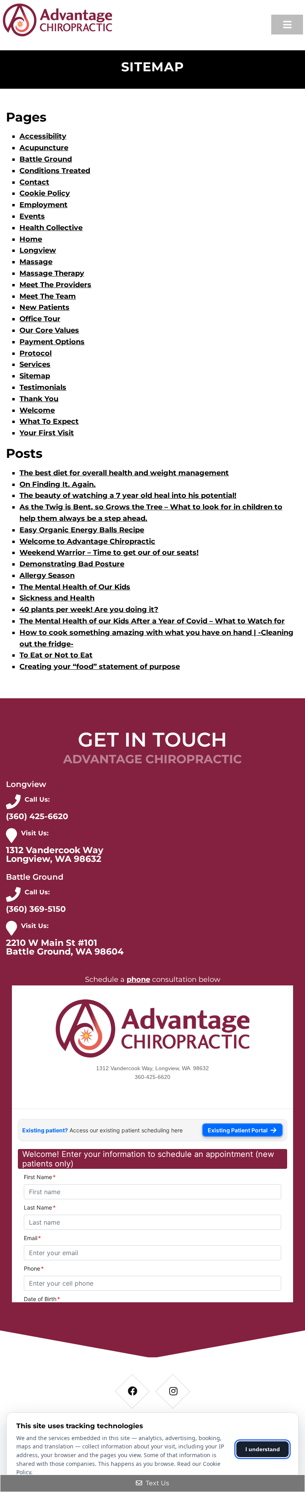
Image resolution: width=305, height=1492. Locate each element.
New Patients (44, 307)
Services (34, 364)
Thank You (38, 398)
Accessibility (42, 136)
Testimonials (42, 387)
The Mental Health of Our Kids (74, 587)
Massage (35, 261)
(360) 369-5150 (36, 909)
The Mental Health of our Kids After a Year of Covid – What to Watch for (152, 621)
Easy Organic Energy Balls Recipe (81, 530)
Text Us (156, 1483)
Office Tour (39, 318)
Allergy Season (47, 575)
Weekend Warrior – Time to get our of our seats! (109, 552)
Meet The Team (47, 296)
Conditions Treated (54, 170)
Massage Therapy (51, 273)
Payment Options (52, 341)
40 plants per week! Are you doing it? (88, 609)
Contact (34, 182)
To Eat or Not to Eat (56, 655)
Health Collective (51, 227)
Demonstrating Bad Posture (71, 564)
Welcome (37, 410)
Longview (37, 250)
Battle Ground (45, 159)
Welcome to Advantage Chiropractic (87, 541)
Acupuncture (43, 147)
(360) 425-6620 (37, 816)
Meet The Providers (55, 284)
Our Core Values (49, 330)
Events (32, 216)
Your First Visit (46, 433)
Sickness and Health (57, 598)
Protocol (35, 353)
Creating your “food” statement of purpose (99, 666)
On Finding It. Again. (57, 484)
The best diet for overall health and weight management (124, 473)
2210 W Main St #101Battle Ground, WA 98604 (65, 947)
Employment (43, 204)
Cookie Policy (44, 193)
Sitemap (34, 376)
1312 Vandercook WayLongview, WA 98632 (54, 854)
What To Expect (49, 421)
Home (30, 239)
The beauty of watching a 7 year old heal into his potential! (127, 495)
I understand (262, 1449)
